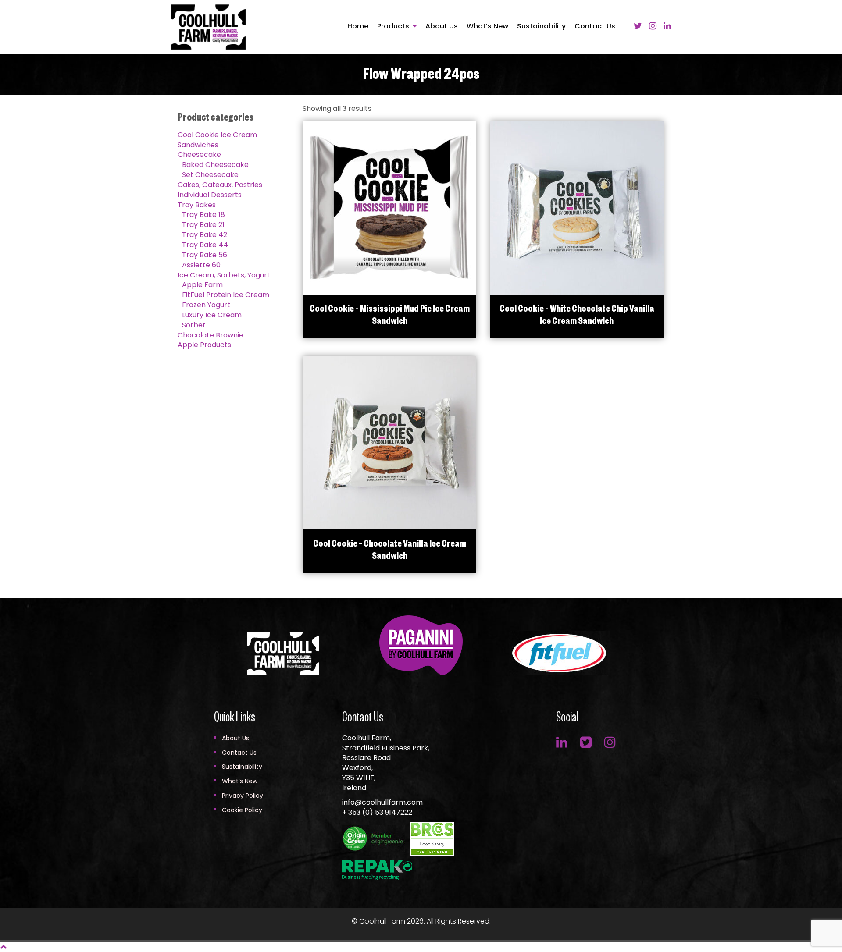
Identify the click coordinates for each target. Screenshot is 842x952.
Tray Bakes (197, 205)
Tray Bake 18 (203, 215)
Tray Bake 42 (204, 235)
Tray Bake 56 (204, 255)
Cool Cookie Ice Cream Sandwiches (217, 140)
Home (357, 26)
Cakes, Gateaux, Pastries (220, 185)
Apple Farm (202, 285)
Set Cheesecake (210, 175)
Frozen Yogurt (206, 305)
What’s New (487, 26)
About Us (441, 26)
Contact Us (594, 26)
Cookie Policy (242, 810)
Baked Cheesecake (215, 165)
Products (393, 26)
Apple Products (204, 345)
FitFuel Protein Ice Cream (225, 295)
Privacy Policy (242, 795)
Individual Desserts (210, 195)
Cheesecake (199, 154)
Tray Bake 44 (205, 245)
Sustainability (541, 26)
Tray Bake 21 (203, 225)
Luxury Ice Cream (212, 315)
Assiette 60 (201, 265)
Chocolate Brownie (210, 335)
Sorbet (194, 325)
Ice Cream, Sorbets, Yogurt (224, 275)
